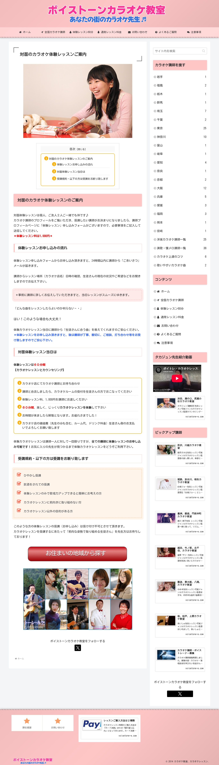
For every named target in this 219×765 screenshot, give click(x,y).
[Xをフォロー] (78, 648)
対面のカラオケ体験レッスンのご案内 (71, 158)
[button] (203, 51)
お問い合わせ (169, 325)
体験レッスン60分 (171, 308)
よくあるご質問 (170, 334)
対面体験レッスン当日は (71, 171)
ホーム (165, 291)
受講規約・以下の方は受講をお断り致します (82, 179)
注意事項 (166, 342)
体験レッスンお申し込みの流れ (75, 164)
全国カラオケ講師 (171, 300)
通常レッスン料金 (171, 317)
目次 (72, 149)
